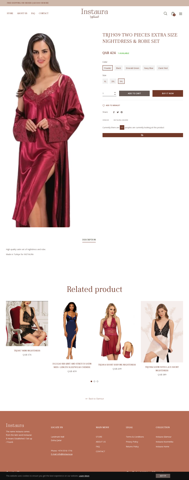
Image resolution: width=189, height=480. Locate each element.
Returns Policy (132, 446)
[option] (27, 332)
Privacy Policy (132, 441)
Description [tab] (89, 239)
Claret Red (163, 68)
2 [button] (94, 381)
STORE (99, 436)
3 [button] (97, 381)
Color (105, 62)
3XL (121, 81)
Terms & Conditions (135, 436)
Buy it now (168, 93)
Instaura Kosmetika (164, 441)
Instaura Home (162, 446)
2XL (113, 81)
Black (118, 68)
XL (105, 81)
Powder (107, 68)
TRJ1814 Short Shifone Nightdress (117, 364)
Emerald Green (132, 68)
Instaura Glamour (163, 436)
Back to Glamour (96, 399)
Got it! (163, 476)
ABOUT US (101, 441)
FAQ (98, 446)
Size (104, 75)
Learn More (84, 475)
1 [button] (91, 381)
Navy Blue (148, 68)
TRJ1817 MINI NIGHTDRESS (27, 350)
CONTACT (100, 451)
